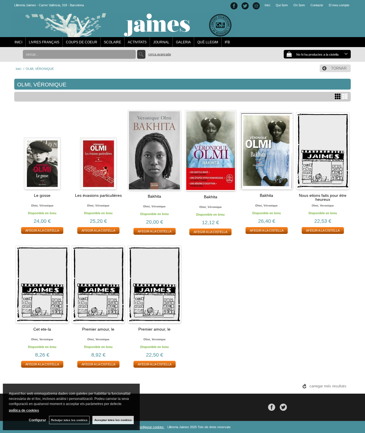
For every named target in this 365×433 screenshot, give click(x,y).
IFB (227, 42)
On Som (299, 5)
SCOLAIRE (112, 42)
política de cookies (24, 410)
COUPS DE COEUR (81, 42)
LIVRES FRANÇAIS (44, 42)
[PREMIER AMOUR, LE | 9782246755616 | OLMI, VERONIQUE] (154, 283)
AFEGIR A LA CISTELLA (42, 230)
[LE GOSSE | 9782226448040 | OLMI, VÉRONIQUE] (42, 150)
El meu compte (339, 5)
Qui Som (282, 5)
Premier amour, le (98, 329)
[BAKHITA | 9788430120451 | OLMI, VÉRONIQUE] (154, 150)
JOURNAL (161, 42)
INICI (18, 42)
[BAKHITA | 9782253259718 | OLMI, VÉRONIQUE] (210, 150)
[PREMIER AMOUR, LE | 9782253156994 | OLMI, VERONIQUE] (98, 283)
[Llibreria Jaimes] (123, 34)
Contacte (317, 5)
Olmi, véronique (42, 205)
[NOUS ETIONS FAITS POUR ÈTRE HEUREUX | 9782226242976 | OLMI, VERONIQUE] (322, 150)
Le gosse (42, 195)
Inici (267, 5)
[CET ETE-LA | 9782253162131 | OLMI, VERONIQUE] (42, 283)
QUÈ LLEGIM (207, 42)
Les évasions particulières (98, 195)
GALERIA (183, 42)
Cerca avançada (159, 54)
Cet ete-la (42, 329)
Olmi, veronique (323, 205)
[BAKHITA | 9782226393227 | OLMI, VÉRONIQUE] (266, 150)
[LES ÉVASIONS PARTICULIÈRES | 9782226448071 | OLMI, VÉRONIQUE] (98, 150)
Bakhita (154, 196)
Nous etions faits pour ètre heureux (322, 197)
